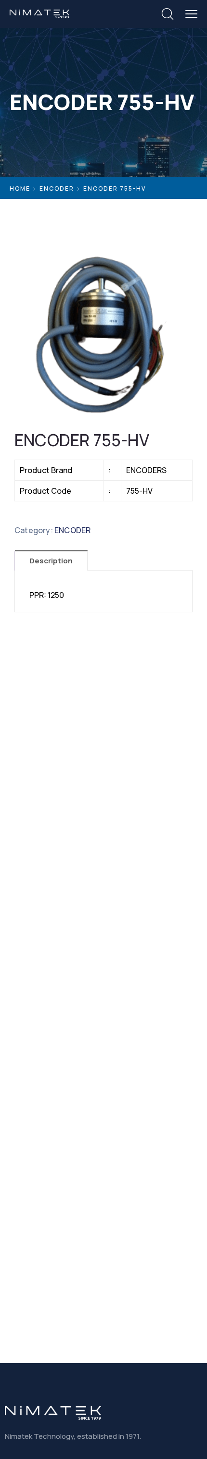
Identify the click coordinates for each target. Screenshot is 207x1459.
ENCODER (56, 188)
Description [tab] (51, 561)
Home (20, 188)
